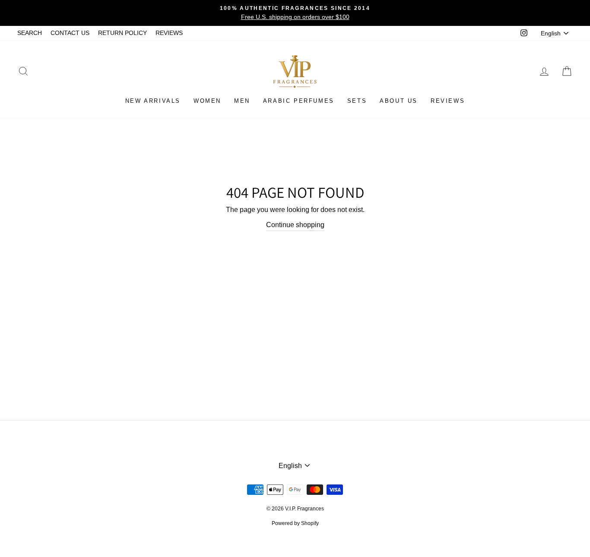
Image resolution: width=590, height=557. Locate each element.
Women (207, 101)
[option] (295, 13)
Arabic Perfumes (298, 101)
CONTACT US (70, 33)
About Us (399, 101)
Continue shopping (295, 224)
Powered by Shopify (295, 523)
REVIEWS (169, 33)
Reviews (448, 101)
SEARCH (29, 33)
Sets (357, 101)
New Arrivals (153, 101)
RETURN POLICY (122, 33)
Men (242, 101)
